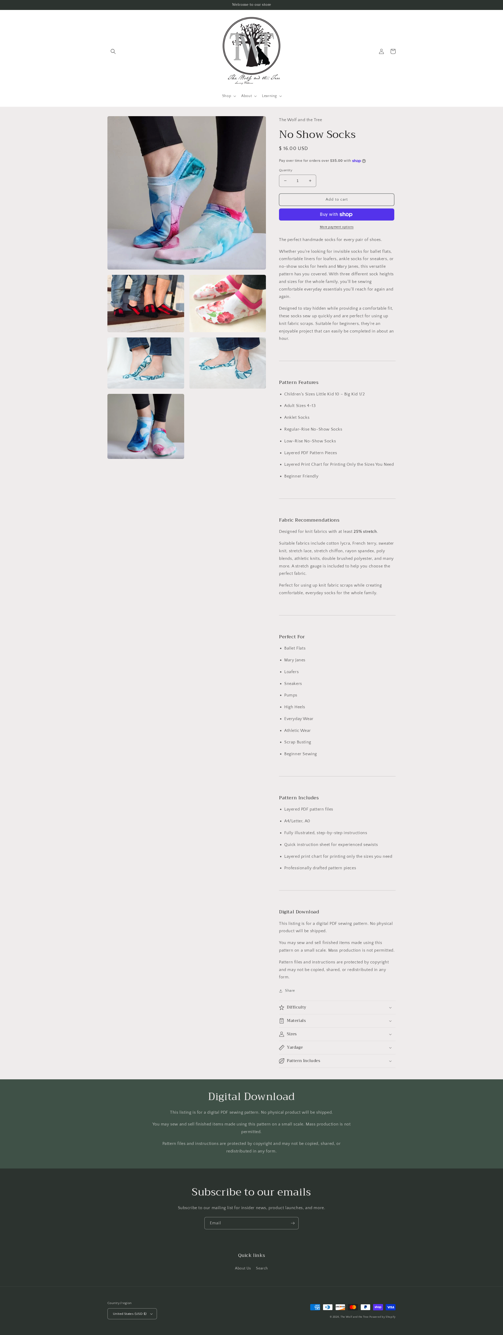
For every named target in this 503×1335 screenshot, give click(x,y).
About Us (243, 1268)
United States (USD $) (129, 1314)
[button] (113, 51)
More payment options (337, 227)
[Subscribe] (292, 1223)
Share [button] (290, 991)
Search (262, 1268)
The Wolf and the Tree (355, 1317)
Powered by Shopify (382, 1317)
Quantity (285, 170)
